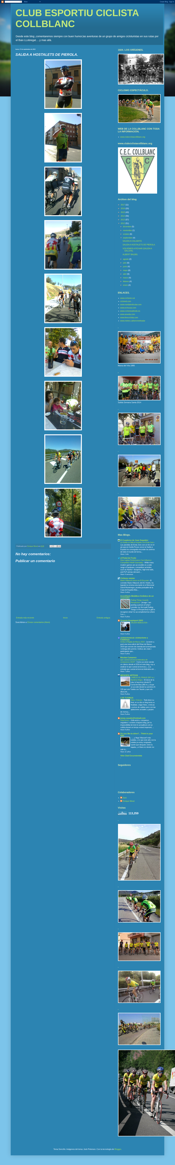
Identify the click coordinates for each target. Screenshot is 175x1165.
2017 (123, 205)
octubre (126, 234)
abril (125, 274)
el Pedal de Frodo (128, 558)
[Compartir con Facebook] (57, 546)
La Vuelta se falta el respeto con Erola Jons (137, 542)
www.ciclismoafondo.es (130, 311)
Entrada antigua (103, 618)
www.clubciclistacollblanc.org (132, 137)
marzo (126, 278)
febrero (126, 281)
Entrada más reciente (25, 618)
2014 (123, 216)
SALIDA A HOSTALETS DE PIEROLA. (139, 245)
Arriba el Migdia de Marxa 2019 (132, 642)
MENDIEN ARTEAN (129, 675)
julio (125, 263)
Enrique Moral (129, 801)
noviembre (127, 230)
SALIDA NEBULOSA (139, 623)
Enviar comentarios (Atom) (39, 622)
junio (125, 266)
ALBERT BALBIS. (130, 254)
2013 (123, 220)
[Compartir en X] (55, 546)
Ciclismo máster (127, 578)
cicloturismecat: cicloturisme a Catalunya (134, 639)
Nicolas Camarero (128, 658)
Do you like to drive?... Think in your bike (136, 735)
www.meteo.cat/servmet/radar (132, 321)
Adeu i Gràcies (137, 700)
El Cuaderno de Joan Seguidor (134, 540)
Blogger (118, 1149)
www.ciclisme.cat (127, 298)
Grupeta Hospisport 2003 (131, 620)
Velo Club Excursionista (131, 756)
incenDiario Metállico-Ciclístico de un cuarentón (137, 597)
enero (125, 285)
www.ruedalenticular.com (130, 305)
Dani (125, 798)
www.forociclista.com (129, 318)
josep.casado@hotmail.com (132, 718)
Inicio (65, 618)
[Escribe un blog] (53, 546)
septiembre (128, 238)
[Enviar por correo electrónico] (51, 546)
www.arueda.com (127, 314)
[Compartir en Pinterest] (60, 546)
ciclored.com (125, 301)
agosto (126, 259)
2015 (123, 212)
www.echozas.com (128, 308)
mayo (125, 270)
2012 (123, 223)
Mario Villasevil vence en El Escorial (134, 580)
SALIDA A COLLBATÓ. (132, 241)
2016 (123, 208)
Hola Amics (125, 720)
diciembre (127, 227)
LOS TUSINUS (126, 698)
